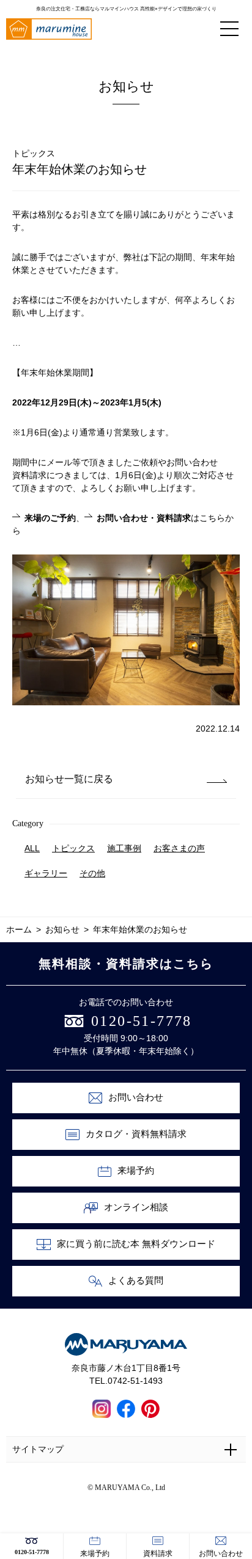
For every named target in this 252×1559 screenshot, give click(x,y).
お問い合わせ (221, 1553)
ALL (32, 848)
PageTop (239, 1503)
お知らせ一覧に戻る (69, 779)
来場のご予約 (50, 518)
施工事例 (124, 848)
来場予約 (94, 1553)
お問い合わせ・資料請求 (144, 518)
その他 (92, 873)
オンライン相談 (136, 1207)
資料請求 (157, 1553)
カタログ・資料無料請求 (136, 1134)
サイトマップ (38, 1449)
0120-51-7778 (32, 1552)
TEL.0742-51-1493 (126, 1381)
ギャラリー (45, 873)
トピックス (73, 848)
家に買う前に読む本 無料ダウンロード (136, 1244)
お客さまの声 (179, 848)
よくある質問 (135, 1280)
